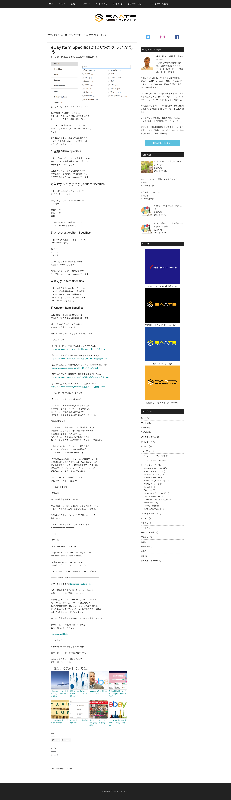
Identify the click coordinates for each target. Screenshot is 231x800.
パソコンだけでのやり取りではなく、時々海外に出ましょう (59, 693)
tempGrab (148, 487)
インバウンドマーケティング (153, 456)
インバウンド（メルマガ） (155, 493)
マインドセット (151, 496)
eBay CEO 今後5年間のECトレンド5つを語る (98, 692)
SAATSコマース (151, 478)
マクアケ (144, 523)
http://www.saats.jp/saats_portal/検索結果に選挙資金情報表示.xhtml (80, 377)
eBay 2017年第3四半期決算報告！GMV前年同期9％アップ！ (117, 722)
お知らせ (158, 168)
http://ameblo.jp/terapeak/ (80, 584)
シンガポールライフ (149, 514)
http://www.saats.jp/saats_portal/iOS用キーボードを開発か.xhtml (79, 358)
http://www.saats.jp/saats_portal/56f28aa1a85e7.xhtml (74, 368)
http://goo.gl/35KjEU (59, 634)
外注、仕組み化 (147, 532)
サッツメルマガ (66, 769)
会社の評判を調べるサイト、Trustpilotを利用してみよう (117, 693)
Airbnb (143, 418)
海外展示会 (145, 546)
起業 (143, 551)
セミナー (144, 518)
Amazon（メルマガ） (153, 468)
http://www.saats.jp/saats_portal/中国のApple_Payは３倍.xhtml (78, 349)
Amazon (144, 423)
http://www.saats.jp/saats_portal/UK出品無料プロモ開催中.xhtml (78, 387)
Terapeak (148, 490)
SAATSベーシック (152, 484)
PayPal (144, 432)
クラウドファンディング (151, 460)
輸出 (143, 556)
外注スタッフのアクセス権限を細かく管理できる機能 (98, 722)
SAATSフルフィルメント (155, 481)
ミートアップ (146, 528)
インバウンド (146, 451)
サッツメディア (115, 18)
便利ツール (149, 503)
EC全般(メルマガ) (151, 474)
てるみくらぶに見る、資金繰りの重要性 (59, 721)
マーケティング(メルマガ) (155, 499)
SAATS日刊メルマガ (163, 143)
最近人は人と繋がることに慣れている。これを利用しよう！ (78, 693)
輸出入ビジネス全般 (149, 560)
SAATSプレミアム (148, 437)
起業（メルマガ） (152, 509)
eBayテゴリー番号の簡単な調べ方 (79, 721)
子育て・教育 (150, 506)
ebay (143, 427)
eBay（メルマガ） (152, 471)
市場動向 (144, 537)
